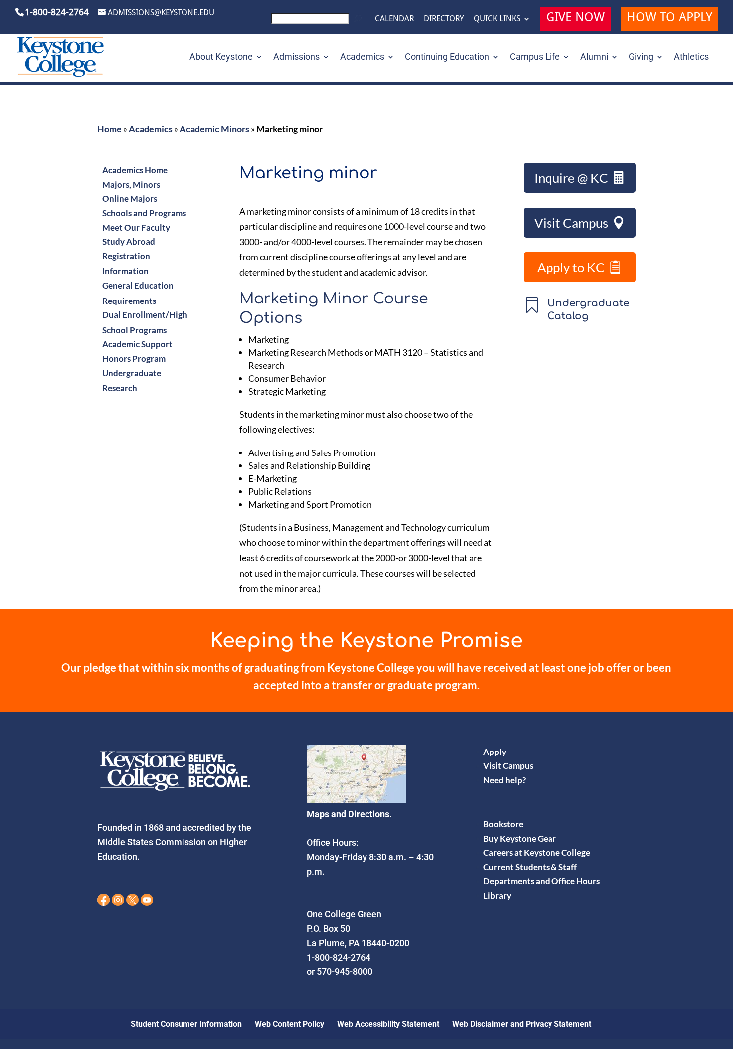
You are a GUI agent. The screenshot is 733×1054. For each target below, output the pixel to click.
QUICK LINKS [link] (497, 18)
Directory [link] (444, 18)
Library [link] (497, 895)
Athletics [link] (691, 57)
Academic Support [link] (137, 344)
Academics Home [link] (135, 170)
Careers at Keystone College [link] (536, 852)
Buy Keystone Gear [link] (519, 838)
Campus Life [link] (535, 57)
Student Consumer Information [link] (186, 1024)
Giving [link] (641, 57)
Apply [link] (494, 752)
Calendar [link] (394, 18)
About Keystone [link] (221, 57)
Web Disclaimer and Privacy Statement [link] (521, 1024)
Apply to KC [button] (571, 267)
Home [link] (109, 128)
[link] (318, 21)
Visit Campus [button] (571, 223)
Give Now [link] (575, 18)
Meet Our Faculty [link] (136, 227)
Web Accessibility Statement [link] (388, 1024)
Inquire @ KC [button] (571, 178)
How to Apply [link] (669, 18)
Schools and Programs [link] (144, 213)
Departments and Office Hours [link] (541, 881)
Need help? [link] (504, 780)
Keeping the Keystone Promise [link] (366, 641)
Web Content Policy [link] (289, 1024)
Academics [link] (362, 57)
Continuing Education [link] (447, 57)
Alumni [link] (594, 57)
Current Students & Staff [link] (530, 867)
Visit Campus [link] (508, 765)
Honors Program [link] (134, 358)
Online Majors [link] (129, 198)
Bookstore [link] (503, 824)
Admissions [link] (296, 57)
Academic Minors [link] (214, 128)
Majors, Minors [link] (131, 184)
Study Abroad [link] (128, 241)
